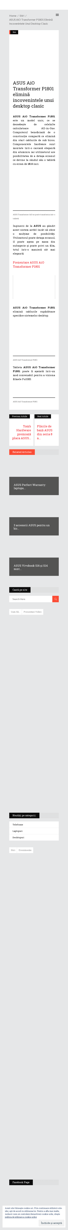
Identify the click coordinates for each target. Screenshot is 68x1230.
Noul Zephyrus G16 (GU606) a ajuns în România (43, 890)
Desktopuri (18, 837)
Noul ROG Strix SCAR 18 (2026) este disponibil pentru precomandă (41, 910)
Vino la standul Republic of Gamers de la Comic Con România (42, 1137)
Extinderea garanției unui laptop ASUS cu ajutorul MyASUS (33, 685)
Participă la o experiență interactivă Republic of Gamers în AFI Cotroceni (41, 1112)
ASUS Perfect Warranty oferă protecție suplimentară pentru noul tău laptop (42, 960)
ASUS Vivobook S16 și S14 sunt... (31, 567)
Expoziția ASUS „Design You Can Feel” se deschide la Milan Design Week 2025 (42, 1161)
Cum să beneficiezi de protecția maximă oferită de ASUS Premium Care (34, 652)
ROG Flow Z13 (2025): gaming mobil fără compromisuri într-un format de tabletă (33, 749)
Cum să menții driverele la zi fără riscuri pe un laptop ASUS (33, 699)
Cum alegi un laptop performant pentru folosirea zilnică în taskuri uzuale (33, 669)
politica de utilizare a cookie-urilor (21, 1217)
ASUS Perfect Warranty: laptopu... (30, 486)
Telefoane (18, 824)
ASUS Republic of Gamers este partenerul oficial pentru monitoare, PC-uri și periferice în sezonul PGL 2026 (43, 1046)
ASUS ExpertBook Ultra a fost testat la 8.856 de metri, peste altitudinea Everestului (43, 934)
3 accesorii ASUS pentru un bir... (32, 526)
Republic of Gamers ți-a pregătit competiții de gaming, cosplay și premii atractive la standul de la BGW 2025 (43, 1080)
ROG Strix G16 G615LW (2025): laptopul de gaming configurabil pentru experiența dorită (33, 732)
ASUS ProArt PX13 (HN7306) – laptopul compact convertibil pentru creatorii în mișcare (31, 767)
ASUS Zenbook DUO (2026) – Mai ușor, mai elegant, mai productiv (43, 983)
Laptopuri (17, 831)
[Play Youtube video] (34, 287)
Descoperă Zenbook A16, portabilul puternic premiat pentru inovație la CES (30, 715)
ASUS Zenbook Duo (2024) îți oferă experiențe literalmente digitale (34, 622)
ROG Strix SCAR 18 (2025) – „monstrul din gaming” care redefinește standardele (30, 798)
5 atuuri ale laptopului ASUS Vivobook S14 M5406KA (31, 782)
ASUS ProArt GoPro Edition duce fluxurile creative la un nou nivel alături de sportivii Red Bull (43, 867)
